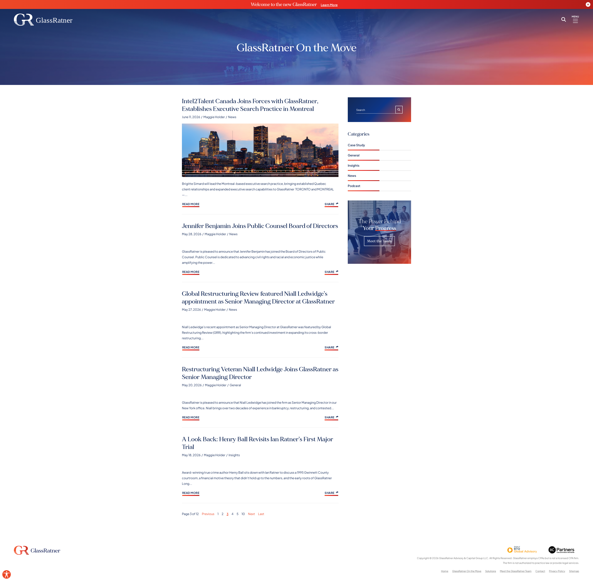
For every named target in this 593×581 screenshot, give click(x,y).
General (235, 385)
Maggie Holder (214, 116)
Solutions (490, 571)
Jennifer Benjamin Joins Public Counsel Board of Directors (260, 226)
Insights (234, 455)
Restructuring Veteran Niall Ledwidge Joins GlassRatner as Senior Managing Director (260, 373)
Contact (540, 571)
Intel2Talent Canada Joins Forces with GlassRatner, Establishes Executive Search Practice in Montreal (250, 105)
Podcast (354, 185)
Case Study (356, 145)
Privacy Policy (557, 571)
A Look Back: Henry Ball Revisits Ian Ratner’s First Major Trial (257, 443)
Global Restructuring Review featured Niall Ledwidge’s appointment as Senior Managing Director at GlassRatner (258, 297)
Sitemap (574, 571)
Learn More (329, 4)
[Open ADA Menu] (6, 574)
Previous (208, 513)
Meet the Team (379, 241)
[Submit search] (399, 110)
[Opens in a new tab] (522, 550)
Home (444, 571)
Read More (190, 204)
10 (243, 513)
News (232, 117)
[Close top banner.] (588, 4)
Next (251, 513)
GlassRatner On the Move (466, 571)
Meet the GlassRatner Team (516, 571)
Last (261, 513)
